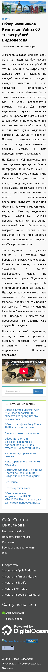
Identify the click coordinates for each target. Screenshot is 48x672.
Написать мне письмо (16, 536)
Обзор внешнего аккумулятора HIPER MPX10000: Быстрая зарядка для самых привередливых (23, 498)
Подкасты (10, 565)
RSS (4, 553)
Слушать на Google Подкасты (21, 594)
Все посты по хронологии (18, 547)
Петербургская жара (17, 488)
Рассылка (8, 542)
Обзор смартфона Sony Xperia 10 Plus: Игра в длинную (23, 426)
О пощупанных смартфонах (22, 433)
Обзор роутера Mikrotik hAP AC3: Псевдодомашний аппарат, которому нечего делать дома (22, 414)
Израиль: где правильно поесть (20, 455)
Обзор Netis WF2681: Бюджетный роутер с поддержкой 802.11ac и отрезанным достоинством (23, 443)
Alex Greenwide (15, 612)
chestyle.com (14, 618)
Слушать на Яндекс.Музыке (19, 576)
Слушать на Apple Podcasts (19, 570)
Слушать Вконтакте (14, 588)
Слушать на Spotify (14, 582)
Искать (38, 391)
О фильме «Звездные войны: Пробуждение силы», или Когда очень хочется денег (23, 473)
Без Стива (11, 482)
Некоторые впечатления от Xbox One (22, 463)
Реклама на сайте (13, 531)
